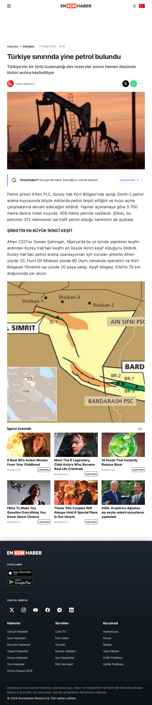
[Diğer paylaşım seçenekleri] (141, 83)
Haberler (12, 46)
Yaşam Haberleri (17, 651)
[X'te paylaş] (125, 83)
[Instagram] (23, 609)
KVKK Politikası (112, 657)
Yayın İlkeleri (111, 651)
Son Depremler (64, 657)
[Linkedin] (71, 609)
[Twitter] (11, 609)
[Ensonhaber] (76, 6)
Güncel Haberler (17, 631)
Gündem (28, 46)
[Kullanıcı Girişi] (134, 5)
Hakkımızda (110, 631)
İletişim (107, 644)
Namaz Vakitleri (65, 651)
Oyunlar (60, 644)
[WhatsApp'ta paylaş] (133, 83)
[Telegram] (59, 609)
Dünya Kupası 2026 (19, 670)
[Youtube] (35, 609)
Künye (107, 638)
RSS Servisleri (64, 664)
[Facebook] (47, 609)
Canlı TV (60, 631)
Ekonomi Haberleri (18, 644)
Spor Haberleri (16, 638)
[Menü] (9, 6)
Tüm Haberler (16, 664)
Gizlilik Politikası (113, 664)
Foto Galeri (62, 638)
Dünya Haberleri (17, 657)
